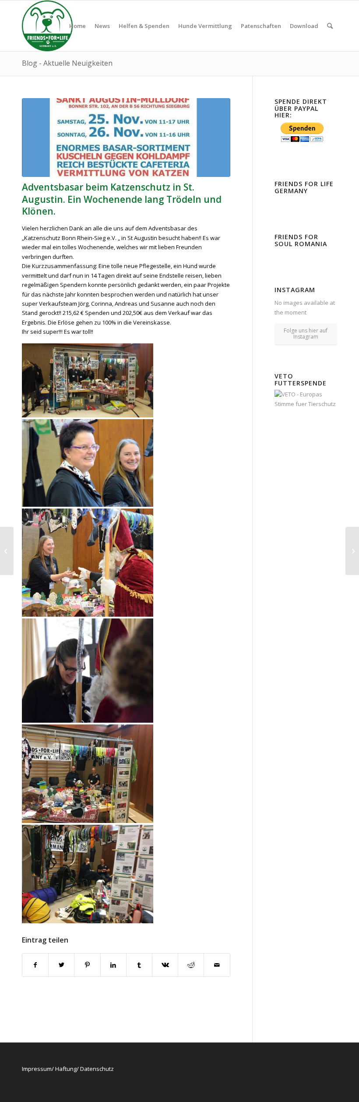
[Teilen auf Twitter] (61, 965)
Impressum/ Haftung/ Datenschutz (68, 1069)
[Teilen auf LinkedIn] (113, 965)
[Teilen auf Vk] (165, 965)
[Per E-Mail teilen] (216, 965)
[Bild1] (126, 137)
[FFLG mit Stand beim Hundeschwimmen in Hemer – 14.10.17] (7, 551)
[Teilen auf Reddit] (191, 965)
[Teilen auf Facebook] (35, 965)
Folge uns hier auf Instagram (305, 333)
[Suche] (330, 25)
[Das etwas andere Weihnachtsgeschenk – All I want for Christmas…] (352, 551)
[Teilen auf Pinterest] (87, 965)
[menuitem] (77, 25)
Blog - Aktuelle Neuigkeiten (67, 63)
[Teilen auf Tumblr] (139, 965)
